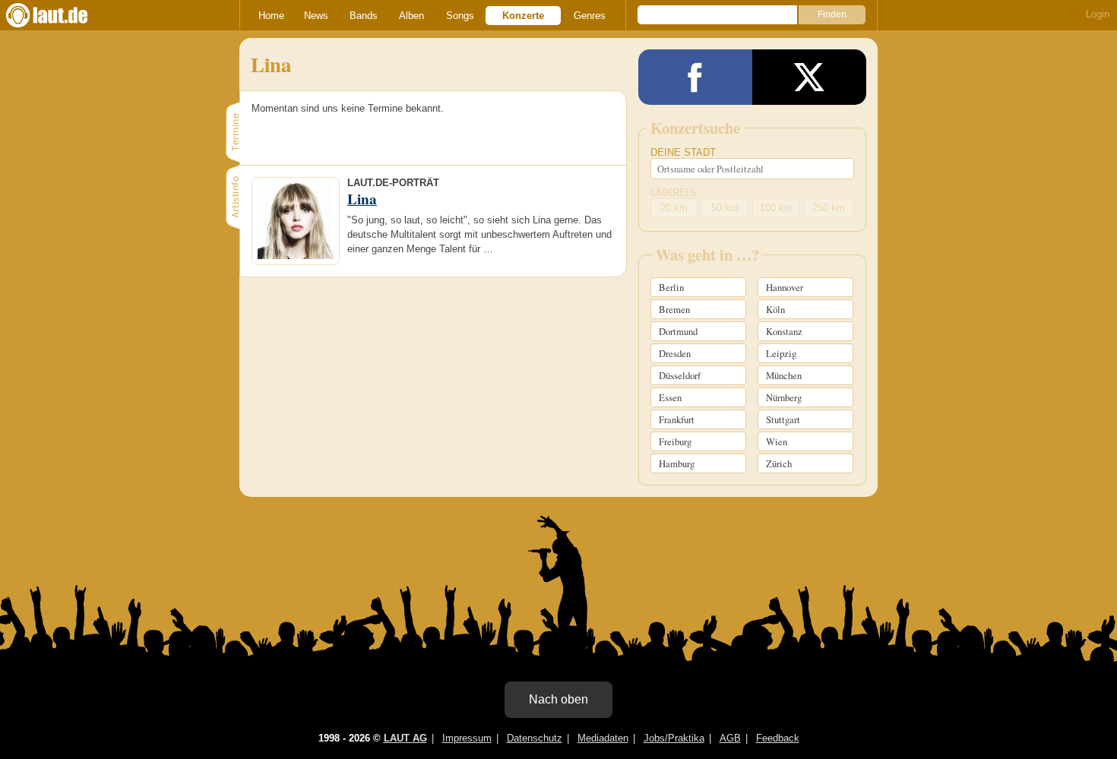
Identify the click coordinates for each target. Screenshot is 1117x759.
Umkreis (673, 192)
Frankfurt (677, 419)
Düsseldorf (680, 375)
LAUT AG (405, 738)
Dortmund (678, 331)
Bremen (674, 309)
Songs (460, 15)
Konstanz (784, 331)
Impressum (467, 738)
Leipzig (781, 353)
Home (271, 15)
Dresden (675, 353)
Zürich (779, 463)
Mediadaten (602, 738)
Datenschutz (534, 738)
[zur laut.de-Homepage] (61, 15)
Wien (776, 441)
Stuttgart (783, 419)
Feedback (777, 738)
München (784, 375)
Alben (411, 15)
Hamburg (677, 463)
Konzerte (523, 15)
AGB (730, 738)
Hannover (784, 287)
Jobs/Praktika (674, 738)
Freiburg (675, 441)
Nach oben (558, 699)
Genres (590, 15)
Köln (775, 309)
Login (1097, 14)
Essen (670, 397)
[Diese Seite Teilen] (695, 77)
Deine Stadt (683, 152)
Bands (364, 15)
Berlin (671, 287)
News (316, 15)
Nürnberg (784, 397)
